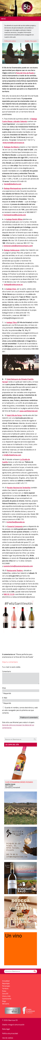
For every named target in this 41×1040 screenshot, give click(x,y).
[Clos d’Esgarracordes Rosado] (20, 763)
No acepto (33, 41)
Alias (4, 688)
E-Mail (4, 697)
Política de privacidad (10, 1033)
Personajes (6, 986)
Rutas (4, 991)
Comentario (6, 671)
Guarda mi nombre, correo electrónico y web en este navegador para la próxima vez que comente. (20, 710)
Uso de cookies (7, 1037)
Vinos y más (6, 996)
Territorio (5, 988)
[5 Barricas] (27, 7)
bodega (12, 322)
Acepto (27, 41)
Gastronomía (6, 998)
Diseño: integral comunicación (13, 1024)
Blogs (4, 1001)
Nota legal (6, 1029)
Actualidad (6, 981)
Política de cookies (10, 41)
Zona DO (5, 993)
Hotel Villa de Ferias (14, 415)
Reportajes (6, 983)
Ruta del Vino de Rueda (25, 73)
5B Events (5, 1003)
